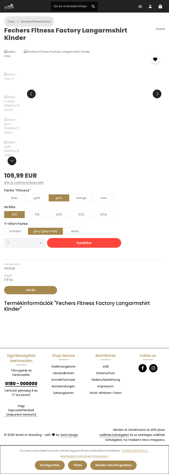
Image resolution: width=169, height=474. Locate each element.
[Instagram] (153, 368)
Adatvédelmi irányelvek (75, 456)
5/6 (14, 214)
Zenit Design (69, 435)
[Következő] (157, 94)
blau (14, 198)
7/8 (36, 214)
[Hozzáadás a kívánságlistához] (155, 59)
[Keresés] (93, 6)
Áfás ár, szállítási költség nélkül (24, 182)
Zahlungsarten (63, 393)
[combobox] (70, 6)
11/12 (81, 214)
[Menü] (140, 6)
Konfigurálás (50, 465)
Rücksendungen (63, 386)
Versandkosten (63, 373)
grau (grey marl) (45, 231)
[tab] (30, 290)
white (75, 231)
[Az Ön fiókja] (150, 6)
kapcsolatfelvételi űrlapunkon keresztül (21, 412)
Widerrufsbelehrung (106, 380)
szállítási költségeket (114, 435)
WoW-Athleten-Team (106, 393)
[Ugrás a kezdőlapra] (9, 6)
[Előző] (31, 94)
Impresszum (101, 456)
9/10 (59, 214)
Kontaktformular (63, 380)
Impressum (105, 386)
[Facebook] (142, 368)
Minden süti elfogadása (113, 465)
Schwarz (15, 231)
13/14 (103, 214)
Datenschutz (105, 373)
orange (81, 198)
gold (37, 198)
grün (59, 198)
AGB (106, 366)
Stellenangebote (63, 366)
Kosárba (84, 243)
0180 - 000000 (21, 383)
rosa (103, 198)
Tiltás (77, 465)
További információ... (135, 450)
